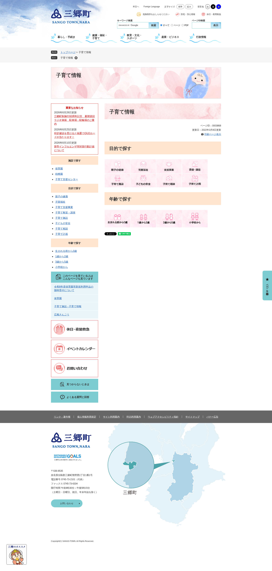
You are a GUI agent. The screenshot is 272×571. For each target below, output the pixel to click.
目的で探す (74, 188)
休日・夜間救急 (214, 14)
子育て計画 (61, 234)
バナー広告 (212, 416)
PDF (186, 25)
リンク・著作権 (62, 416)
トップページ (68, 52)
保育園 (59, 168)
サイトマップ (192, 416)
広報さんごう (61, 314)
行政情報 (201, 37)
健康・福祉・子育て (99, 37)
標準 (180, 7)
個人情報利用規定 (86, 416)
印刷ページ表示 (212, 134)
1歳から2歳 (61, 256)
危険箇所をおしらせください (156, 14)
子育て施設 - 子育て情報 (67, 306)
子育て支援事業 (64, 207)
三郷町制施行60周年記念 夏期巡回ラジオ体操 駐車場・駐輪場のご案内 (74, 120)
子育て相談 (61, 228)
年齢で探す (74, 243)
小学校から (61, 267)
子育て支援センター (66, 179)
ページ (177, 25)
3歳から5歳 (61, 261)
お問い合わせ (66, 503)
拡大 (189, 7)
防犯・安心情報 (188, 14)
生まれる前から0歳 (66, 251)
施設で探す (74, 160)
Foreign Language (152, 6)
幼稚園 (59, 174)
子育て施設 (61, 218)
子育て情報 (66, 57)
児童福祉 (60, 202)
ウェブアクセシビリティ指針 (163, 416)
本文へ (136, 6)
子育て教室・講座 (65, 212)
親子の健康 (61, 196)
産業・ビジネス (170, 37)
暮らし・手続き (66, 37)
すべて (166, 25)
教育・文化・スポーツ (134, 37)
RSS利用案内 (134, 416)
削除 (76, 57)
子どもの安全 (62, 223)
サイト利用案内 (111, 416)
